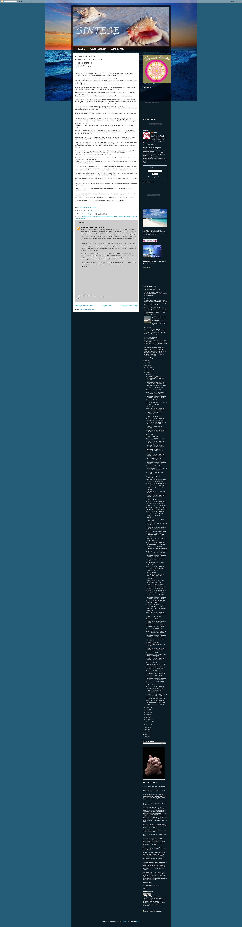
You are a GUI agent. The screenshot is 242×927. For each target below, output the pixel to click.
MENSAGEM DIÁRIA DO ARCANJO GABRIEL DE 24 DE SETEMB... (156, 442)
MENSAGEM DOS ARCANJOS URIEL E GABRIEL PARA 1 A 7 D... (156, 695)
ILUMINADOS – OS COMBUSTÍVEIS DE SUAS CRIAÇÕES (156, 655)
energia (94, 216)
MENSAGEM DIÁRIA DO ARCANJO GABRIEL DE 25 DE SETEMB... (156, 431)
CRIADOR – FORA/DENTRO (154, 546)
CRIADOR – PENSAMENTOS (154, 671)
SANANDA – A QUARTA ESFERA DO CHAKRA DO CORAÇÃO (156, 423)
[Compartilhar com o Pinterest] (106, 214)
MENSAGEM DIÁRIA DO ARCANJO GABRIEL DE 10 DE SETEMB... (156, 597)
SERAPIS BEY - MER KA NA (154, 675)
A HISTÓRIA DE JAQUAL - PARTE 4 (156, 664)
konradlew (124, 921)
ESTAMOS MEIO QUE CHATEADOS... (155, 307)
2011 (146, 732)
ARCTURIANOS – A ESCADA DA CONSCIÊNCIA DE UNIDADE (155, 575)
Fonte (115, 216)
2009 (146, 737)
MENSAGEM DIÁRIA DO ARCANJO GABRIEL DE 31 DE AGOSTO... (156, 701)
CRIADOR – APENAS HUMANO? (155, 439)
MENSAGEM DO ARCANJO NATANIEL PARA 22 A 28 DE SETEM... (154, 450)
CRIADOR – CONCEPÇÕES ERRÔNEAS (153, 413)
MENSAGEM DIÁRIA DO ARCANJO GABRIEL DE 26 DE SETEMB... (156, 419)
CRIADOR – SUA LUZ (152, 662)
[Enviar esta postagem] (95, 214)
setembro (149, 374)
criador (89, 216)
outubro (148, 372)
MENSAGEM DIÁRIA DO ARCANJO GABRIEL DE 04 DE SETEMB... (156, 659)
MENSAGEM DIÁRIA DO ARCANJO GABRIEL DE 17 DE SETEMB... (156, 512)
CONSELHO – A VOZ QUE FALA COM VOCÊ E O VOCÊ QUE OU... (156, 469)
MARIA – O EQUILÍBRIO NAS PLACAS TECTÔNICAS (154, 459)
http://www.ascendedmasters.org (88, 207)
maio (147, 714)
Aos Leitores (147, 298)
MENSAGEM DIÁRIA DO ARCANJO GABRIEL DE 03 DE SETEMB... (156, 667)
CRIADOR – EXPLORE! (152, 619)
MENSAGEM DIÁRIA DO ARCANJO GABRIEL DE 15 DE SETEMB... (156, 543)
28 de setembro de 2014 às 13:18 (95, 227)
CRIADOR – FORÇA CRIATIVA (154, 584)
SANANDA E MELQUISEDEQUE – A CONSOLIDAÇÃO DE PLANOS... (156, 632)
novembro (149, 370)
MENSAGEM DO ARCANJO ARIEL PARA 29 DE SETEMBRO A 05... (155, 382)
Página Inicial (80, 49)
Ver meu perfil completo (149, 144)
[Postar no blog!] (101, 214)
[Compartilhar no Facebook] (104, 214)
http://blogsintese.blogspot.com (97, 211)
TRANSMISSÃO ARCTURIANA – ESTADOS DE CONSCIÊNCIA (155, 446)
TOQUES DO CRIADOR (98, 49)
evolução (103, 216)
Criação (84, 216)
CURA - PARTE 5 (150, 578)
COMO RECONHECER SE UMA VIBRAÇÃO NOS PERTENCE (155, 581)
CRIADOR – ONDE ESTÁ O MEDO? (156, 505)
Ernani (83, 227)
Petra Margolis (127, 216)
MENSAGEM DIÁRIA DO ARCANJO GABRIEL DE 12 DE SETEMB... (156, 587)
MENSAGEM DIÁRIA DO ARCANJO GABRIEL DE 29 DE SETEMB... (156, 386)
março (148, 719)
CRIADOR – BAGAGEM (152, 652)
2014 (146, 365)
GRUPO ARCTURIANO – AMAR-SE (156, 698)
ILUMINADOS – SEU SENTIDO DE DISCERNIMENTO (155, 539)
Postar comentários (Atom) (87, 309)
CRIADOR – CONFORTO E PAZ (155, 594)
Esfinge (98, 216)
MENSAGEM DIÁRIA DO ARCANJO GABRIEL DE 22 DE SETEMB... (156, 462)
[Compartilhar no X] (103, 214)
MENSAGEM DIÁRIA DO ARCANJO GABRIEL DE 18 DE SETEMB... (156, 502)
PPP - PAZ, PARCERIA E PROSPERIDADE (151, 337)
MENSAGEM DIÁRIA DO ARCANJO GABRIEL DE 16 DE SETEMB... (156, 528)
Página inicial (107, 306)
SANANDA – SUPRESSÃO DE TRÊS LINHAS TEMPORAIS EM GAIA (156, 552)
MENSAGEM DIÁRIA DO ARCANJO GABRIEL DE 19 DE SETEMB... (156, 496)
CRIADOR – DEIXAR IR (152, 499)
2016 (146, 360)
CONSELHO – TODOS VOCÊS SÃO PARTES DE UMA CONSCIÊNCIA (154, 348)
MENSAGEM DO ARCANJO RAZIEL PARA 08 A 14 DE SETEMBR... (156, 605)
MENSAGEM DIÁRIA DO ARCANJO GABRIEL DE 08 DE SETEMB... (156, 621)
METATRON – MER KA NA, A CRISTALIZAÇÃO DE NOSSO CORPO (155, 378)
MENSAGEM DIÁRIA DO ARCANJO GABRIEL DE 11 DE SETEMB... (156, 591)
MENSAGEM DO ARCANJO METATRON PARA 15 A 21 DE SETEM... (155, 535)
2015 (146, 363)
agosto (148, 707)
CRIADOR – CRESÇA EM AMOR (155, 704)
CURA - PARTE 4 (150, 684)
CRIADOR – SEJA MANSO (153, 416)
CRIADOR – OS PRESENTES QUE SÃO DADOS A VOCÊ (156, 601)
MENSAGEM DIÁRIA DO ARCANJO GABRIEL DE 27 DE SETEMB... (156, 409)
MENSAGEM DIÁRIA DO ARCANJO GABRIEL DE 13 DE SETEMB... (156, 567)
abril (147, 717)
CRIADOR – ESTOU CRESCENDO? (156, 531)
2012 (146, 729)
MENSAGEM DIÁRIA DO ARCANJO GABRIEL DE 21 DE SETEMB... (156, 480)
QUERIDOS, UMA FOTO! (159, 317)
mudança (120, 216)
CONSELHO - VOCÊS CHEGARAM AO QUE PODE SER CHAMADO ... (156, 508)
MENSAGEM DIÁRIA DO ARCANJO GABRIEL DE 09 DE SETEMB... (156, 613)
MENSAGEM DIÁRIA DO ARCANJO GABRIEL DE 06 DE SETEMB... (156, 635)
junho (148, 712)
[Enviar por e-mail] (99, 214)
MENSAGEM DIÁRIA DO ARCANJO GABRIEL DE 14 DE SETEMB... (156, 555)
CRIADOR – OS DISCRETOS (154, 629)
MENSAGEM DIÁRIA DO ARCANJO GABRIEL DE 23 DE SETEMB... (156, 455)
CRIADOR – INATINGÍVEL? (153, 466)
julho (147, 710)
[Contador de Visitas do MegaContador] (149, 263)
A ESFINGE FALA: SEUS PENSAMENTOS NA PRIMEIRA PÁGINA (155, 644)
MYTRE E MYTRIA (117, 49)
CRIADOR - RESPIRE (152, 436)
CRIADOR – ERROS (151, 400)
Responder (84, 266)
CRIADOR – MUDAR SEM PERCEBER (153, 476)
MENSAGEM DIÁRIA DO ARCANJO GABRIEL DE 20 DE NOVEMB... (156, 484)
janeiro (148, 724)
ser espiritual (82, 218)
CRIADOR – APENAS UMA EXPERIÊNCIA (153, 571)
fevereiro (148, 722)
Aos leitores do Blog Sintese (152, 289)
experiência (110, 216)
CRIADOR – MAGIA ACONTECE (155, 682)
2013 (146, 727)
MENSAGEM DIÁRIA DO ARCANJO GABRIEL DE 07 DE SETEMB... (156, 625)
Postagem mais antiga (129, 306)
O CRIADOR (149, 434)
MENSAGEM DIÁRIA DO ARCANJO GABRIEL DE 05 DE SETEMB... (156, 649)
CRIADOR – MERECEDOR (153, 390)
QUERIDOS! (147, 328)
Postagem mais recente (84, 306)
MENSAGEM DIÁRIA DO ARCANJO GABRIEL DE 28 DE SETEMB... (156, 396)
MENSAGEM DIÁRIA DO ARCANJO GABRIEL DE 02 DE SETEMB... (156, 678)
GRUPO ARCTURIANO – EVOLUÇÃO (156, 402)
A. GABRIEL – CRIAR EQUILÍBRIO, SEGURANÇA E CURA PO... (156, 393)
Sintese (155, 132)
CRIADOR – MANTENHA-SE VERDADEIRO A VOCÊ (154, 691)
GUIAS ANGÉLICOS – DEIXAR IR (155, 673)
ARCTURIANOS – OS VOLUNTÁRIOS (156, 549)
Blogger (138, 921)
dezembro (149, 367)
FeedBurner (159, 177)
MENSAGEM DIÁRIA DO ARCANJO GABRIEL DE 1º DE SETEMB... (156, 687)
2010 (146, 734)
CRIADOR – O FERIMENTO (153, 616)
